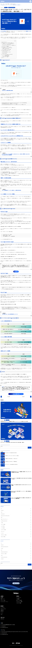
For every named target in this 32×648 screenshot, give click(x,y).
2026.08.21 (2, 420)
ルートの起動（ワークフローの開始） (7, 49)
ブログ (1, 614)
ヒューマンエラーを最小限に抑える (7, 44)
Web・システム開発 (19, 600)
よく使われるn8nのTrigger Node (6, 50)
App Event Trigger (5, 52)
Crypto (2, 548)
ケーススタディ (3, 607)
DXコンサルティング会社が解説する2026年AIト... (11, 464)
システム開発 (3, 527)
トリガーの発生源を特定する (6, 55)
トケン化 (2, 533)
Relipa (3, 386)
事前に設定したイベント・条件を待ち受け (7, 47)
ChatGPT (2, 510)
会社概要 (2, 597)
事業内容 (17, 596)
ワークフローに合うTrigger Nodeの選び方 (7, 54)
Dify (1, 512)
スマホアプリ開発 (3, 529)
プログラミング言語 (3, 534)
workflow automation (4, 557)
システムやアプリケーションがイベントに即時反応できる (9, 45)
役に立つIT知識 (3, 536)
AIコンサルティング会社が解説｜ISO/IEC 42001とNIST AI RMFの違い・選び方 (12, 442)
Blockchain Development (4, 546)
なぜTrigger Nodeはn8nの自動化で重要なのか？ (8, 42)
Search (2, 446)
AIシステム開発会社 (3, 31)
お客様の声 (2, 610)
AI (1, 508)
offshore (2, 544)
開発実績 (2, 606)
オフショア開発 (3, 524)
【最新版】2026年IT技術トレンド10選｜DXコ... (11, 458)
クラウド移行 (3, 526)
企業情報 (2, 596)
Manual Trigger (5, 53)
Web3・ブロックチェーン (4, 519)
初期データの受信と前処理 (6, 48)
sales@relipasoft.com (5, 627)
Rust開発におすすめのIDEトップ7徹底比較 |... (11, 461)
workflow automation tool (11, 7)
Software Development (4, 551)
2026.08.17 (2, 441)
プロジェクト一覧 (3, 608)
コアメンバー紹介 (3, 600)
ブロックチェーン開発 (19, 601)
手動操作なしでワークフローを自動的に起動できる (8, 43)
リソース (2, 611)
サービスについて (18, 597)
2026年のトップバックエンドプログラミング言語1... (12, 455)
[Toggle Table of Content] (15, 41)
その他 (2, 522)
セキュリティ (2, 531)
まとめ (2, 57)
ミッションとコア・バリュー (4, 601)
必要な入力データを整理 (5, 56)
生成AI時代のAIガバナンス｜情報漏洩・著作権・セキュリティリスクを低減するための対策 (14, 421)
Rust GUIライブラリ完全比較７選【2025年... (11, 452)
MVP (1, 517)
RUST (2, 555)
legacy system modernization (5, 515)
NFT (1, 550)
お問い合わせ (15, 583)
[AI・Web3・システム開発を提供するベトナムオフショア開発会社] (2, 1)
